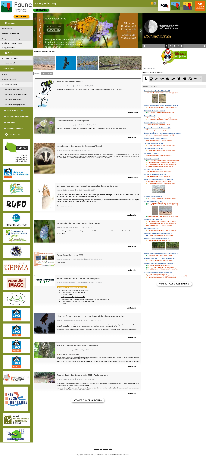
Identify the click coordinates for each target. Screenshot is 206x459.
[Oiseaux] (146, 79)
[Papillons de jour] (179, 79)
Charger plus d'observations (174, 284)
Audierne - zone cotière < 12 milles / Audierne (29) (159, 258)
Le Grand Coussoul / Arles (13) (153, 169)
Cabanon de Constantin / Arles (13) (154, 111)
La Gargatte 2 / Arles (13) (151, 159)
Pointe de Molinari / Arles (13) (153, 201)
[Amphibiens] (168, 79)
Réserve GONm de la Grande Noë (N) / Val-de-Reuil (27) (161, 253)
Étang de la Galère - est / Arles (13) (154, 123)
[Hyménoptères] (195, 79)
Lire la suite (131, 112)
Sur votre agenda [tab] (47, 73)
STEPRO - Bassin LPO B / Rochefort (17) (156, 238)
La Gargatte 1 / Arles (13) (151, 153)
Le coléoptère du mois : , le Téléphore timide (77, 301)
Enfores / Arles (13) (150, 116)
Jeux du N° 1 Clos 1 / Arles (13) (153, 148)
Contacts (105, 449)
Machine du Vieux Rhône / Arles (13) (155, 174)
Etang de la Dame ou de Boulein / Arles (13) (157, 128)
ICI (88, 385)
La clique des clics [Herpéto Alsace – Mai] (73, 297)
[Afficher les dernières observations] (152, 72)
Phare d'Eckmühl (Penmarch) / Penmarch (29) (158, 272)
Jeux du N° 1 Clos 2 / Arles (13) (153, 143)
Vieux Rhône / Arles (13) (151, 228)
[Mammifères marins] (157, 79)
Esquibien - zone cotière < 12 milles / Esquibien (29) (159, 263)
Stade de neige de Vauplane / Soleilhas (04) (157, 91)
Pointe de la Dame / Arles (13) (153, 219)
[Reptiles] (162, 79)
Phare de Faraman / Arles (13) (153, 196)
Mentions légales (98, 449)
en (154, 3)
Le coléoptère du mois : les (73, 292)
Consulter (41, 10)
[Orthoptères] (190, 79)
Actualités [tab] (37, 73)
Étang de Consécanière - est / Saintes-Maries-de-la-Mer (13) (162, 133)
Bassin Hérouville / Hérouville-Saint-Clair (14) (158, 233)
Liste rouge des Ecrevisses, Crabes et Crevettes (75, 290)
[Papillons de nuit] (184, 79)
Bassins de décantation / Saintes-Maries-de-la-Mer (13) (161, 105)
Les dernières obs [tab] (149, 68)
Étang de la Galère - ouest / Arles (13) (155, 138)
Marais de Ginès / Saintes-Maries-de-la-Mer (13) (158, 179)
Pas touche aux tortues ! (68, 295)
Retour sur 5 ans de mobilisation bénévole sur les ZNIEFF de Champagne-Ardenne (85, 299)
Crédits (110, 449)
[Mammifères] (151, 79)
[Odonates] (173, 79)
